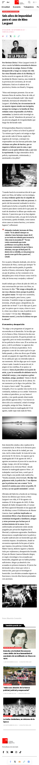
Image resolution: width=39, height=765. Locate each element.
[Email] (19, 761)
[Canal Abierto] (19, 2)
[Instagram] (16, 752)
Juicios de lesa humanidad (12, 647)
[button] (4, 2)
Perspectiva (8, 716)
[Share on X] (11, 36)
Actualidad (7, 684)
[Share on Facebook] (7, 36)
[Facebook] (3, 752)
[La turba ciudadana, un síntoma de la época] (19, 707)
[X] (7, 752)
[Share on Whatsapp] (15, 36)
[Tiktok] (20, 752)
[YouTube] (12, 752)
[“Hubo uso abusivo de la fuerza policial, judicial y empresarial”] (19, 675)
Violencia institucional (11, 11)
